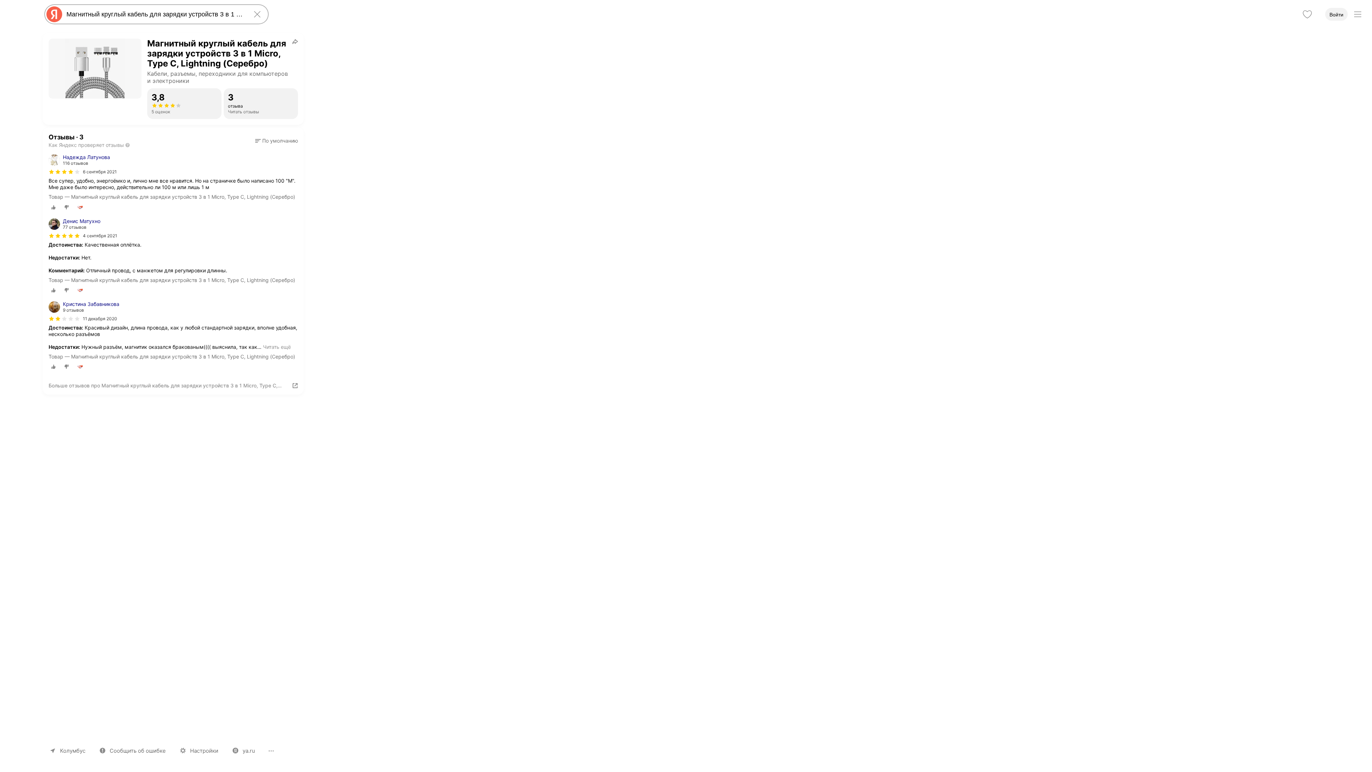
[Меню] (1358, 14)
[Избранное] (1307, 14)
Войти (1336, 15)
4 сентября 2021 (100, 235)
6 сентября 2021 (100, 171)
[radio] (54, 207)
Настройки (204, 750)
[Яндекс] (54, 14)
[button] (276, 141)
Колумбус (72, 750)
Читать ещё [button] (277, 347)
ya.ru (249, 750)
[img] (64, 172)
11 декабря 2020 (100, 318)
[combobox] (155, 14)
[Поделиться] (295, 41)
